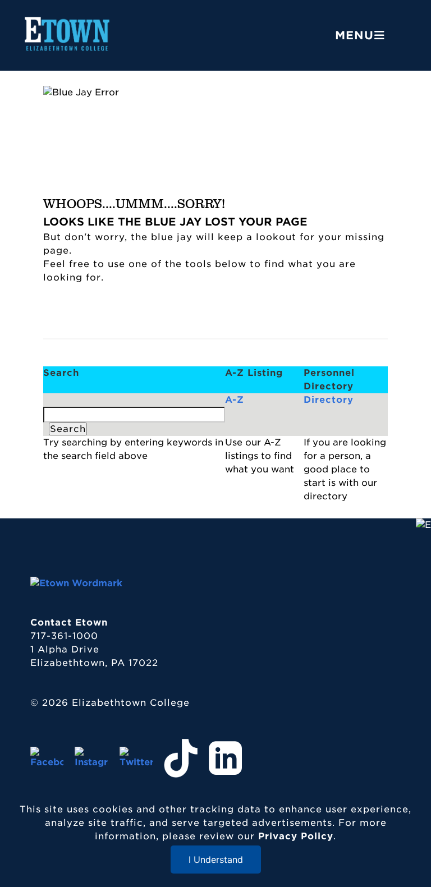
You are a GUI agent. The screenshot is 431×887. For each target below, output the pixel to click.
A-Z (234, 399)
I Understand (216, 859)
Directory (329, 399)
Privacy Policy (295, 836)
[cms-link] (76, 583)
